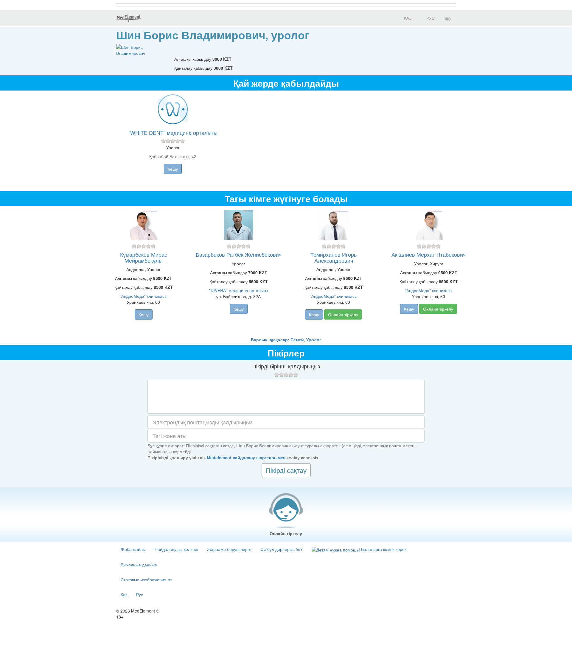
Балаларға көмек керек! (384, 549)
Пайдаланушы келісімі (176, 549)
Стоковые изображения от (146, 579)
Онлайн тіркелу (343, 314)
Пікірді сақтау (286, 470)
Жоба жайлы (133, 549)
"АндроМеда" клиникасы (143, 296)
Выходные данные (139, 565)
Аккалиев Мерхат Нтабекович (428, 254)
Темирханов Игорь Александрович (333, 257)
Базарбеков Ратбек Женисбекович (239, 254)
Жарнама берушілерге (229, 549)
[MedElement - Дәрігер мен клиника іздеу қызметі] (128, 17)
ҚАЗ (407, 18)
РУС (430, 18)
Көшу (173, 169)
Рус (139, 594)
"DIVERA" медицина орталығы (238, 290)
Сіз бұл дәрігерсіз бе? (281, 549)
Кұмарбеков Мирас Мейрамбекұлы (143, 257)
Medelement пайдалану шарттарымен (246, 457)
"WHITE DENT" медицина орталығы (172, 132)
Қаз (124, 594)
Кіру (447, 18)
